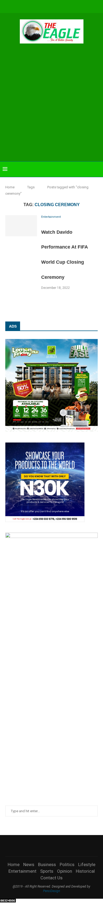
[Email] (62, 6)
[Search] (97, 169)
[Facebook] (26, 6)
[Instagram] (41, 6)
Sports (46, 871)
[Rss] (76, 6)
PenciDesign (51, 891)
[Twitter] (33, 6)
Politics (67, 864)
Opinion (64, 871)
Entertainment (22, 871)
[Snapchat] (69, 6)
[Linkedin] (48, 6)
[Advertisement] (51, 103)
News (28, 864)
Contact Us (51, 877)
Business (47, 864)
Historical (85, 871)
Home (10, 187)
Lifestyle (86, 864)
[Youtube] (55, 6)
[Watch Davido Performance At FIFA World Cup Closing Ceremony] (21, 225)
